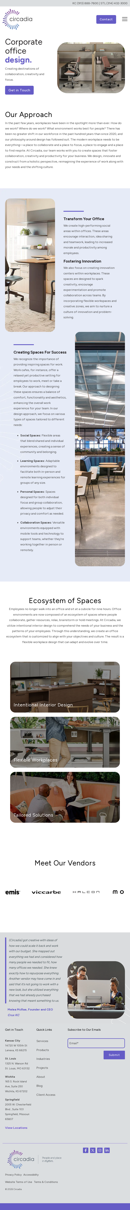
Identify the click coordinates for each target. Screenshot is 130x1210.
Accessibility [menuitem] (31, 1174)
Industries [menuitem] (43, 1059)
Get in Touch (19, 90)
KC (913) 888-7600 (85, 3)
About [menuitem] (40, 1077)
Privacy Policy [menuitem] (13, 1174)
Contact (106, 19)
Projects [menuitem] (42, 1068)
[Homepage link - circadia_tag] (33, 1168)
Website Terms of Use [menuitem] (18, 1182)
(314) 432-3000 (116, 3)
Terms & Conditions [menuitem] (46, 1182)
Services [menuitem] (42, 1041)
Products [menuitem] (42, 1050)
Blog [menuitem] (39, 1086)
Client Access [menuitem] (45, 1095)
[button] (124, 16)
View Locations (16, 1128)
